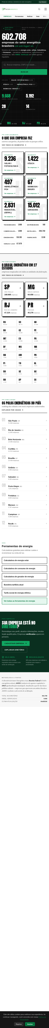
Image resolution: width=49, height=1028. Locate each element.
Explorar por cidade (11, 410)
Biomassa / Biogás (11, 89)
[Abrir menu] (45, 9)
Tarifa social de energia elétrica (17, 593)
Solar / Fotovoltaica (22, 80)
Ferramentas (19, 16)
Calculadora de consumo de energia (19, 568)
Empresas (7, 16)
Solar (38, 16)
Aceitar (30, 1024)
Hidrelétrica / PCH (26, 84)
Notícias (29, 16)
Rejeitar (19, 1024)
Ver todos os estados (12, 275)
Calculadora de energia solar (16, 560)
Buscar (24, 72)
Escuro (44, 2)
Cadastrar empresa (14, 643)
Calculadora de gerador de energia (19, 577)
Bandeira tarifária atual (13, 585)
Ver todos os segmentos (13, 145)
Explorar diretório (14, 650)
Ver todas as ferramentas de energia (19, 601)
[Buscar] (39, 9)
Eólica (45, 16)
